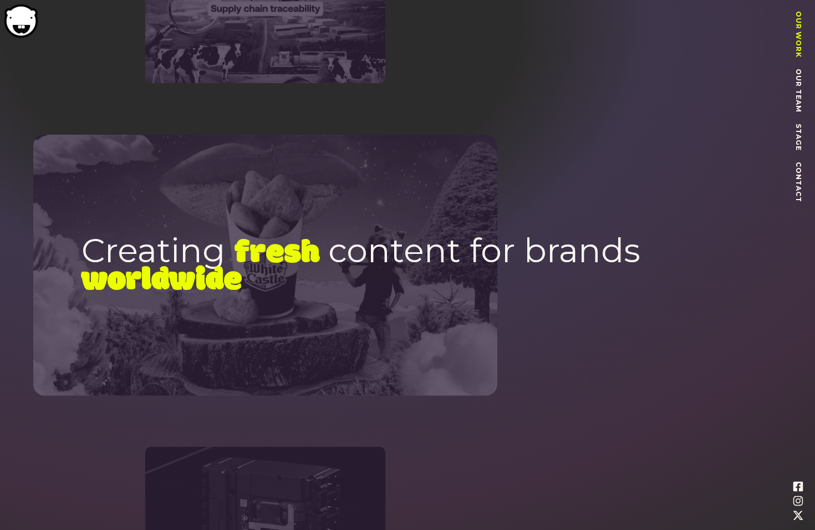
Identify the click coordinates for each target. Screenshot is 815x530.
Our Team (798, 91)
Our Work (798, 34)
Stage (798, 137)
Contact (798, 182)
